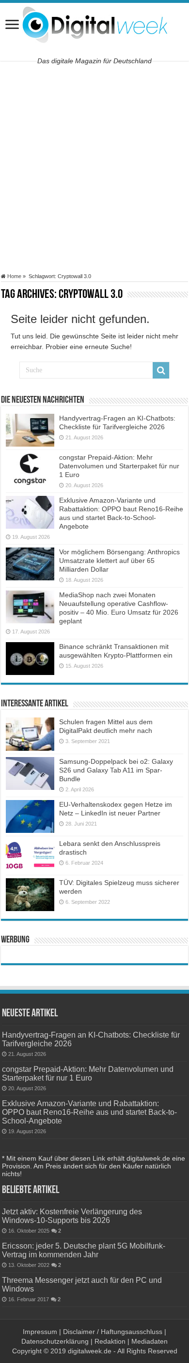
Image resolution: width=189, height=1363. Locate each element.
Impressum (40, 1331)
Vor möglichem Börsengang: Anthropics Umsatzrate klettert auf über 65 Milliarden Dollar (119, 560)
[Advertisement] (94, 167)
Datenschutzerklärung (55, 1341)
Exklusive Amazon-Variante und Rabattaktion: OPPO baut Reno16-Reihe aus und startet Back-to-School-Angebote (89, 1112)
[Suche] (161, 370)
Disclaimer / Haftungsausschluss (112, 1331)
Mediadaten (149, 1341)
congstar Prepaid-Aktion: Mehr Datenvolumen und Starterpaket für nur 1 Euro (119, 465)
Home (13, 276)
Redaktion (110, 1341)
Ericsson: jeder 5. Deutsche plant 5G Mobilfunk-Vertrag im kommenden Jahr (83, 1250)
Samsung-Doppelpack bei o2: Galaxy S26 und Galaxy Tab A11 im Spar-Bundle (116, 770)
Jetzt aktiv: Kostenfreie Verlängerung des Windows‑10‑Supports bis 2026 (72, 1215)
